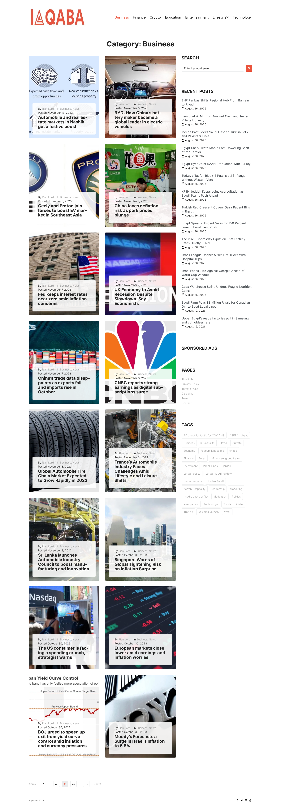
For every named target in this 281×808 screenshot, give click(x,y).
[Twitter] (242, 800)
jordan (227, 466)
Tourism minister (233, 504)
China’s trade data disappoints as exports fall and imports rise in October (64, 385)
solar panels (191, 504)
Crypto (155, 17)
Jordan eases (192, 473)
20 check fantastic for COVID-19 (204, 435)
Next (96, 784)
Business (122, 17)
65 (86, 784)
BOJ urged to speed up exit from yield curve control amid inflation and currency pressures (62, 738)
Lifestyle (219, 17)
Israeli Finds (210, 466)
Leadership (218, 488)
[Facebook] (237, 800)
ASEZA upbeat (239, 435)
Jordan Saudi (215, 481)
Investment (191, 466)
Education (173, 17)
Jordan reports (193, 481)
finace (233, 450)
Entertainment (197, 17)
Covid (223, 443)
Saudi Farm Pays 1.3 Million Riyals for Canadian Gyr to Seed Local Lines (216, 304)
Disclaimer (188, 393)
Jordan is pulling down (219, 473)
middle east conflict (196, 496)
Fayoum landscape (212, 450)
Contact (187, 403)
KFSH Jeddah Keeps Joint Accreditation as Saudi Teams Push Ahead (213, 193)
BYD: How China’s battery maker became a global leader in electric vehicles (139, 119)
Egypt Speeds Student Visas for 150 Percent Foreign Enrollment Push (214, 225)
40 (56, 784)
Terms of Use (190, 388)
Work (227, 511)
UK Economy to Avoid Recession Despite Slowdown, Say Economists (137, 296)
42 (73, 784)
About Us (187, 379)
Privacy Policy (190, 384)
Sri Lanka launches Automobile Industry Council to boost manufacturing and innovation (63, 562)
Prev (32, 784)
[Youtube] (250, 800)
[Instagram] (246, 800)
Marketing (236, 488)
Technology (242, 17)
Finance (139, 17)
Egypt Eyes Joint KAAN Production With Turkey (216, 164)
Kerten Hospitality (194, 488)
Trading (188, 511)
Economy (189, 450)
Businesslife (207, 443)
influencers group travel (225, 458)
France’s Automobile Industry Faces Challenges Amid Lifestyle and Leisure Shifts (136, 471)
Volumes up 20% (208, 511)
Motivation (220, 496)
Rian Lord (48, 108)
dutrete (237, 443)
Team (185, 398)
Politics (236, 496)
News (76, 108)
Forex (202, 458)
